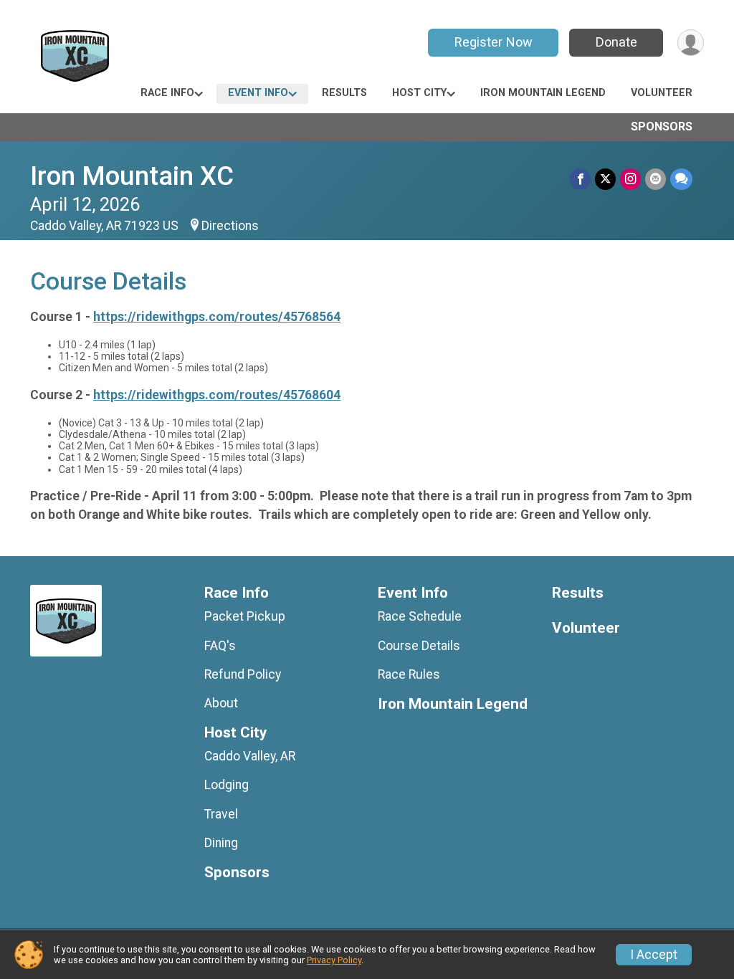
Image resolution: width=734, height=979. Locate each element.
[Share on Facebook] (580, 178)
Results (344, 93)
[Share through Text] (681, 178)
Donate (616, 41)
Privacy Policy (334, 960)
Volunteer (661, 93)
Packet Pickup (244, 616)
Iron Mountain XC (132, 176)
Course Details (419, 646)
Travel (221, 814)
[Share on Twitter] (605, 178)
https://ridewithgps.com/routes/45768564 (216, 317)
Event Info (258, 93)
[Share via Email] (655, 178)
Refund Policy (242, 674)
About (221, 703)
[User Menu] (690, 42)
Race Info (167, 93)
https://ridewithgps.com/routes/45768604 (216, 395)
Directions (230, 226)
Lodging (226, 785)
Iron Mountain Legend (543, 93)
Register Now (493, 41)
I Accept (653, 954)
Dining (221, 843)
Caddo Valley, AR (249, 756)
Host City (419, 93)
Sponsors (661, 126)
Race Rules (409, 674)
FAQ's (220, 646)
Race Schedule (420, 616)
